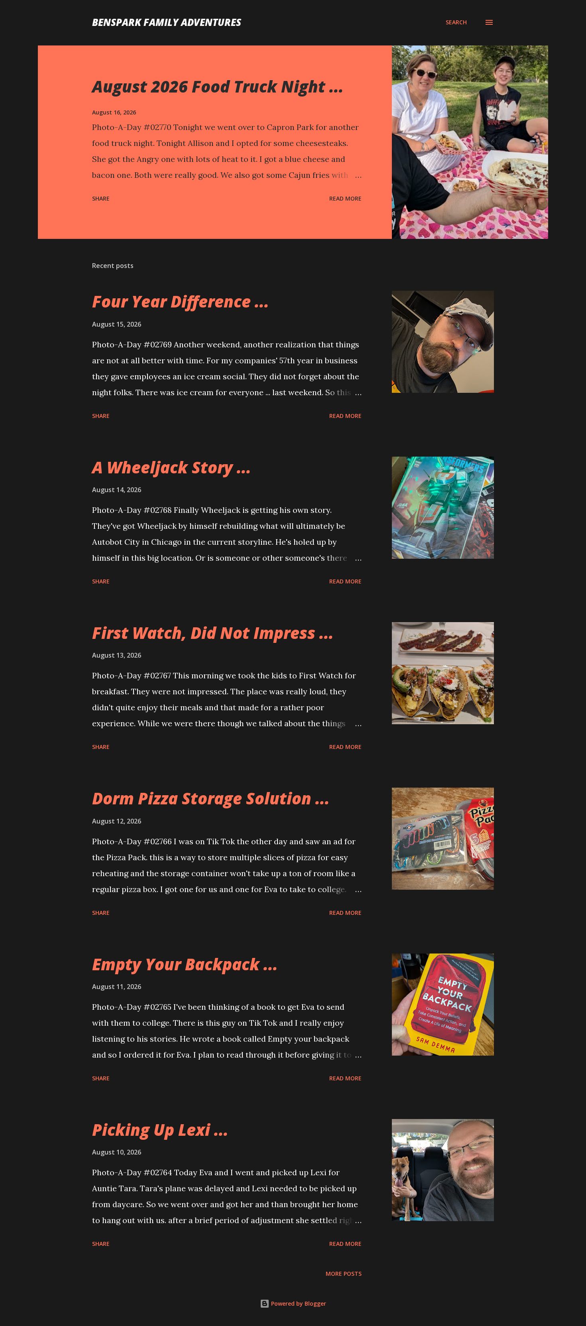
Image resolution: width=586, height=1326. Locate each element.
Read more (345, 198)
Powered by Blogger (297, 1303)
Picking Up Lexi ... (160, 1130)
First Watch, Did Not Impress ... (213, 633)
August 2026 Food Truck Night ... (218, 86)
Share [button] (101, 198)
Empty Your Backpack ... (185, 964)
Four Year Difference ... (180, 301)
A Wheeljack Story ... (171, 467)
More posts (344, 1273)
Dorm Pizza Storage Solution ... (211, 798)
